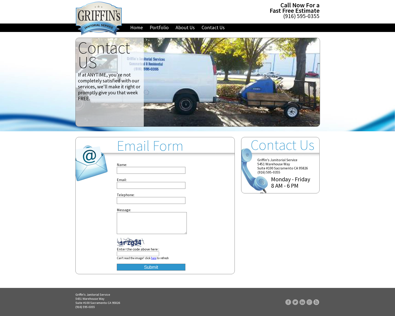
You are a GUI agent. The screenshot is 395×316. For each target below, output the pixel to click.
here (153, 258)
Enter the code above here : (138, 249)
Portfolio (159, 27)
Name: (122, 164)
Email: (122, 179)
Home (136, 27)
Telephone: (125, 194)
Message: (124, 210)
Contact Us (213, 27)
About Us (185, 27)
